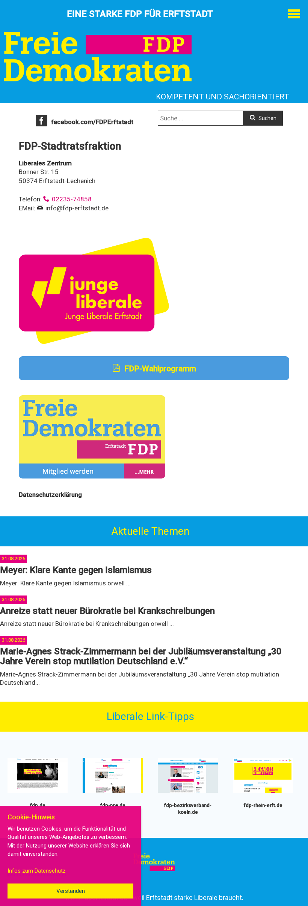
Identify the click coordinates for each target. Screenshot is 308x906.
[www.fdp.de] (38, 791)
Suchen (266, 118)
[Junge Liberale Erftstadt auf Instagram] (94, 342)
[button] (294, 14)
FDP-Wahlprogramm (159, 368)
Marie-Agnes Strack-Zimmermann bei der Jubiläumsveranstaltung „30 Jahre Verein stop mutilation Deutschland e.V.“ (141, 656)
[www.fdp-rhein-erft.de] (263, 791)
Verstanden (70, 891)
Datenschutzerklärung (50, 494)
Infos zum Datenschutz (37, 870)
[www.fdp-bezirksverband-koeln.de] (188, 791)
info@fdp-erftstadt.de (77, 208)
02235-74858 (72, 199)
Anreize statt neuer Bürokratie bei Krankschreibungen (107, 611)
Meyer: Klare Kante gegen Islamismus (76, 570)
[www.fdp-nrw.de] (113, 791)
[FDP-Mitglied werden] (92, 476)
